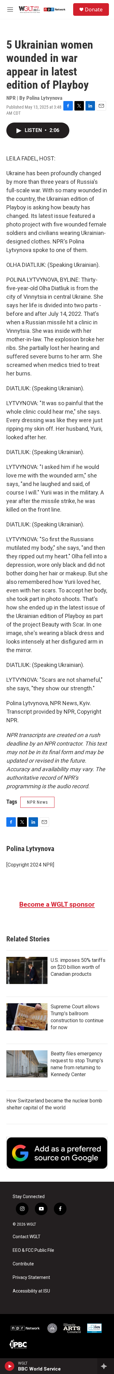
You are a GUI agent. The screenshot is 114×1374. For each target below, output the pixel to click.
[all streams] (105, 1366)
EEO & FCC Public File (33, 1250)
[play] (10, 1366)
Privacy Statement (31, 1277)
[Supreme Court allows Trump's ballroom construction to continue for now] (27, 1016)
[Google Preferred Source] (57, 1153)
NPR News (37, 802)
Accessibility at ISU (31, 1291)
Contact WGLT (27, 1236)
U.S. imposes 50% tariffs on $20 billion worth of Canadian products (78, 967)
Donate (94, 9)
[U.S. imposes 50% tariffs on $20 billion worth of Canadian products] (27, 970)
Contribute (23, 1264)
